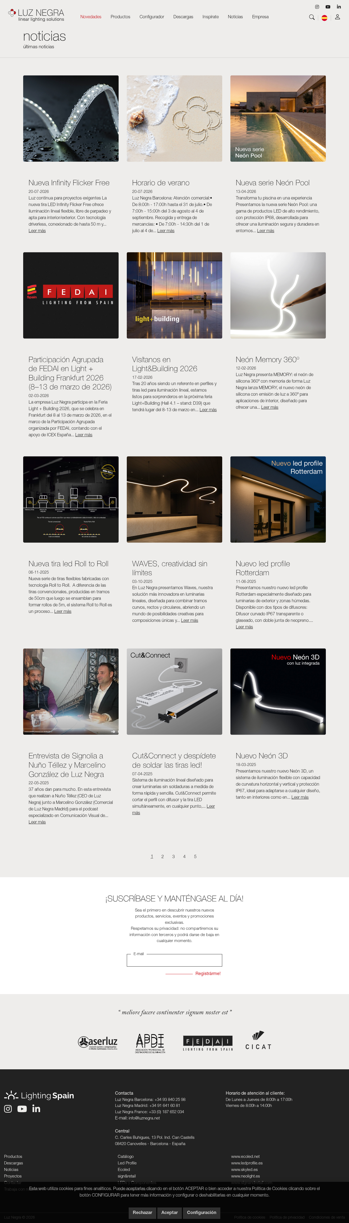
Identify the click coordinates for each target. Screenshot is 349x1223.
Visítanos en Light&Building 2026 (164, 364)
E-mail (139, 954)
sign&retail (127, 1176)
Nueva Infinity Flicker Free (69, 182)
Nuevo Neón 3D (262, 755)
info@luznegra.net (144, 1118)
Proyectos (13, 1176)
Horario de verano (160, 182)
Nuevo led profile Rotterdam (263, 568)
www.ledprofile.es (247, 1163)
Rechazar (142, 1213)
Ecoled (124, 1170)
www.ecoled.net (245, 1157)
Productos (13, 1157)
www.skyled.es (244, 1170)
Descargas (13, 1163)
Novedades (90, 17)
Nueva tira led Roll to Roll (69, 563)
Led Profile (127, 1163)
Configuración (201, 1213)
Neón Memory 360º (268, 359)
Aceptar (169, 1213)
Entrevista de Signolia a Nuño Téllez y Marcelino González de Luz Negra (67, 764)
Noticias (235, 17)
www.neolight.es (245, 1176)
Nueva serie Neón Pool (273, 182)
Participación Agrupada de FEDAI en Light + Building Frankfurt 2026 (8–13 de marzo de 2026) (70, 373)
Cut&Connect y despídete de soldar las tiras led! (174, 760)
